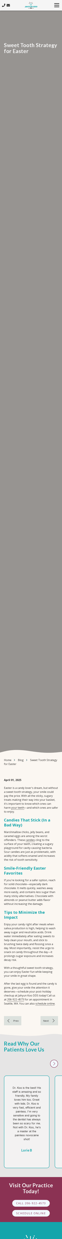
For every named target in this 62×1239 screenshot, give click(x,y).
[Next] (49, 1020)
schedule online (45, 1003)
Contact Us (8, 5)
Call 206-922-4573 (31, 1203)
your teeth (17, 807)
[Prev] (12, 1020)
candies (30, 840)
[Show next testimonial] (54, 1064)
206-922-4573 (15, 999)
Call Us (3, 5)
